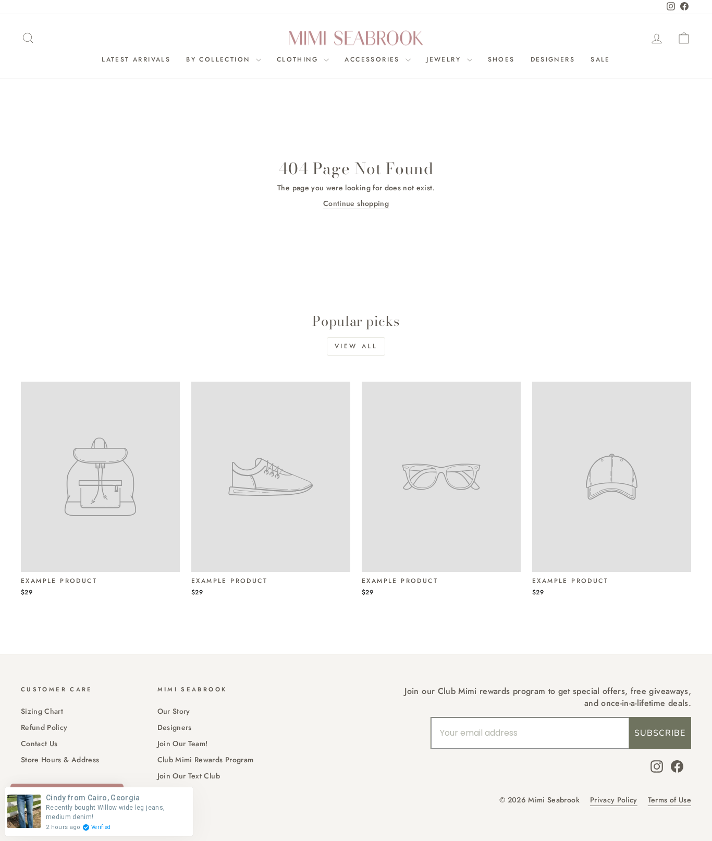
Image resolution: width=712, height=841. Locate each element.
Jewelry (445, 59)
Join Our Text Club (188, 776)
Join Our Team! (182, 743)
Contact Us (39, 743)
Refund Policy (44, 727)
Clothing (299, 59)
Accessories (374, 59)
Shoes (501, 59)
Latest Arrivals (136, 59)
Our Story (173, 711)
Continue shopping (356, 204)
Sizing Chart (42, 711)
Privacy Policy (613, 800)
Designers (553, 59)
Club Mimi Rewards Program (205, 759)
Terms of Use (669, 800)
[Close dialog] (404, 316)
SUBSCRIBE (659, 733)
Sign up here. (112, 519)
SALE (600, 59)
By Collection (219, 59)
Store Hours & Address (60, 759)
